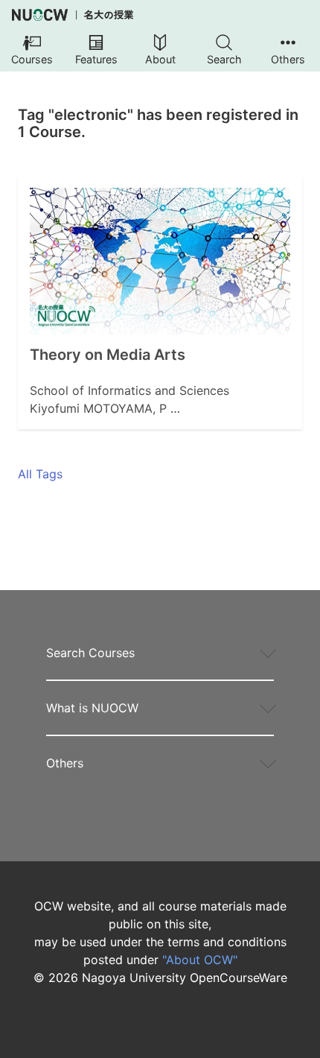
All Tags (40, 473)
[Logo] (72, 15)
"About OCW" (199, 959)
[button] (32, 51)
